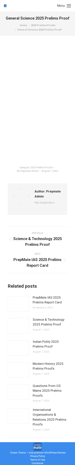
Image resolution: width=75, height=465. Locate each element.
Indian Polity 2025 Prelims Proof (46, 344)
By (28, 170)
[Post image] (18, 303)
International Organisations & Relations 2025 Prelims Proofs (49, 417)
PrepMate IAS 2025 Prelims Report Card (47, 300)
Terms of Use (37, 459)
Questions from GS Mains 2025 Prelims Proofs (47, 390)
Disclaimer (37, 463)
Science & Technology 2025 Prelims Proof (48, 322)
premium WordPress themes (50, 452)
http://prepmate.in (45, 202)
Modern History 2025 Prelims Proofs (48, 366)
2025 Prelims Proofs (42, 167)
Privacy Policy (37, 456)
